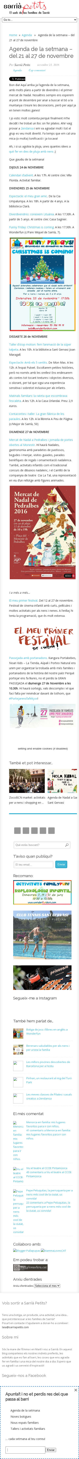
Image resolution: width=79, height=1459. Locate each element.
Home (13, 35)
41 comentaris (48, 1134)
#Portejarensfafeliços (23, 698)
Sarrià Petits (22, 64)
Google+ (43, 830)
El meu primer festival (23, 600)
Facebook (34, 830)
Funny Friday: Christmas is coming (31, 227)
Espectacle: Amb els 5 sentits (28, 362)
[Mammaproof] (53, 1250)
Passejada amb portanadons (28, 658)
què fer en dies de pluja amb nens (31, 151)
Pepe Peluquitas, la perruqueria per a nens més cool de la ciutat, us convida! (49, 1194)
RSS (51, 830)
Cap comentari (37, 70)
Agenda (27, 35)
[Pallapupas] (26, 1250)
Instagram (17, 830)
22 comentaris (48, 1206)
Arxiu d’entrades (23, 1286)
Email (26, 830)
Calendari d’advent (21, 175)
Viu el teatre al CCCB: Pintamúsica (46, 1168)
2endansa (27, 128)
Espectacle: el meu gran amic (28, 196)
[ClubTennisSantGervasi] (42, 958)
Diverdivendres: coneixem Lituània (31, 214)
